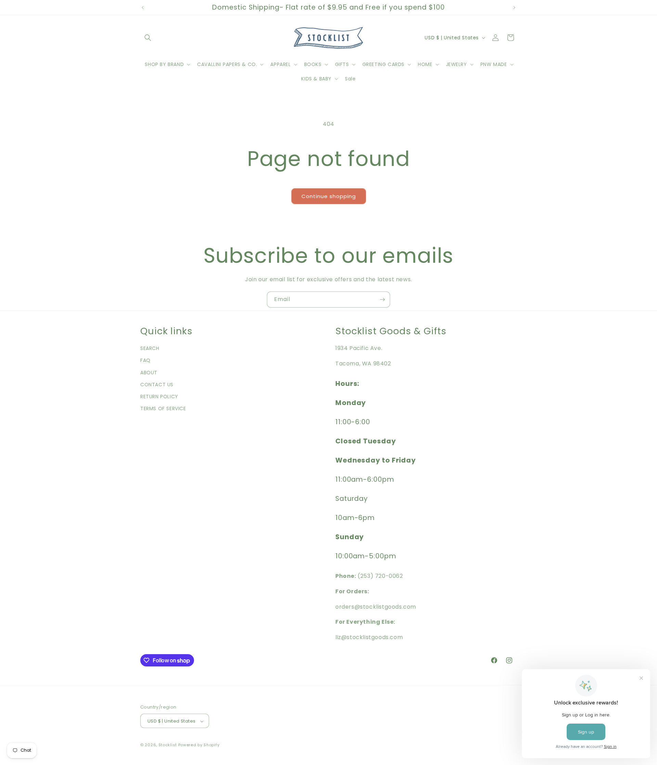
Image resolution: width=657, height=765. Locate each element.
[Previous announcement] (142, 7)
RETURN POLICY (159, 396)
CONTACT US (156, 384)
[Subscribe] (382, 299)
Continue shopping (328, 196)
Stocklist (167, 745)
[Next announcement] (514, 7)
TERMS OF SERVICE (163, 408)
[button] (147, 37)
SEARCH (149, 348)
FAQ (145, 360)
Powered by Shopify (199, 745)
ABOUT (148, 372)
